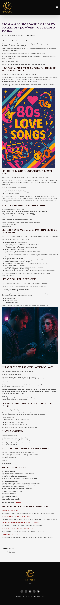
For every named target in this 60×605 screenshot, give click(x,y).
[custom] (34, 591)
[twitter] (26, 591)
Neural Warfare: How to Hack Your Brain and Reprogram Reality (20, 522)
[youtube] (38, 591)
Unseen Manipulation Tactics (10, 534)
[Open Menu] (57, 7)
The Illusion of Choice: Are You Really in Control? (16, 516)
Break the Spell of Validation (10, 510)
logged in (12, 552)
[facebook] (21, 591)
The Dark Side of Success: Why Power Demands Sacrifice (18, 528)
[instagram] (30, 591)
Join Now (18, 503)
